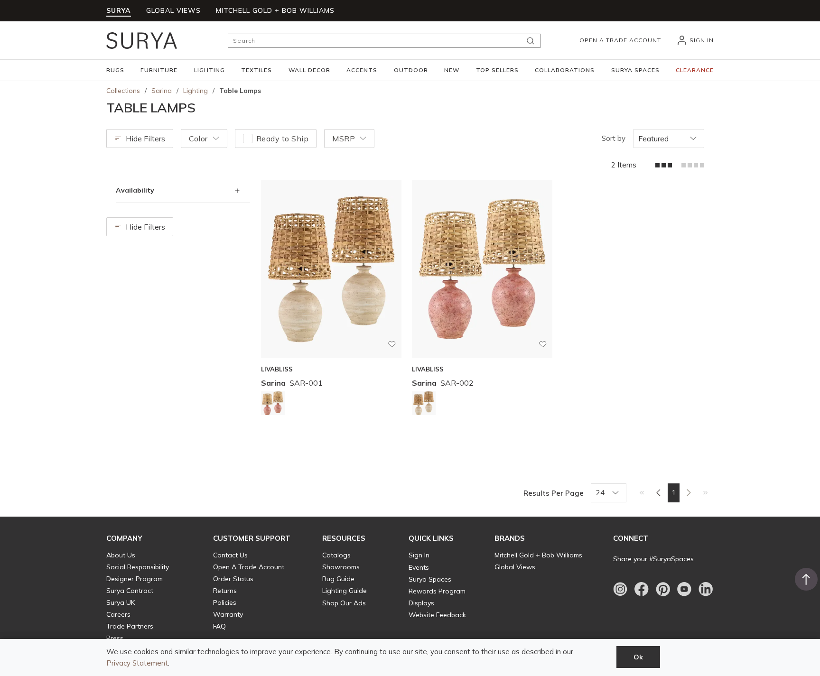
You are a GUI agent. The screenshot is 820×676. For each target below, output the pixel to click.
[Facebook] (641, 589)
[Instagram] (620, 589)
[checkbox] (247, 138)
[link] (641, 492)
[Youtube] (684, 589)
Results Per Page (553, 493)
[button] (115, 70)
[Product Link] (273, 404)
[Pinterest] (663, 589)
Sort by (613, 138)
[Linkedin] (706, 589)
